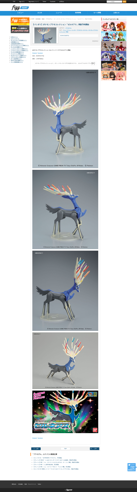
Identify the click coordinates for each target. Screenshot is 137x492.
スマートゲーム (15, 38)
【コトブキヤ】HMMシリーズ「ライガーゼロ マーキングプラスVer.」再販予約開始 (55, 469)
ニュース (59, 12)
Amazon (34, 53)
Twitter (44, 1)
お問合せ (61, 1)
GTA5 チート (14, 37)
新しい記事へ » (94, 448)
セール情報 (97, 12)
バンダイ (73, 30)
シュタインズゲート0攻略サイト (19, 50)
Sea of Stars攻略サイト (17, 60)
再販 (67, 32)
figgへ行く (22, 1)
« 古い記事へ (36, 448)
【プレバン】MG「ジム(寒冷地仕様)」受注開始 (46, 464)
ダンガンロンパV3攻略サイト (19, 40)
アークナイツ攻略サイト (17, 53)
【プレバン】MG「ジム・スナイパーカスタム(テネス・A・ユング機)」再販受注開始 (56, 462)
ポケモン (85, 30)
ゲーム (69, 30)
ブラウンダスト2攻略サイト (18, 57)
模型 (43, 19)
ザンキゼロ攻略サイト (17, 47)
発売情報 (78, 12)
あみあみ (40, 53)
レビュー (20, 12)
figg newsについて (34, 1)
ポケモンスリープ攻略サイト (18, 55)
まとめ (39, 12)
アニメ (65, 30)
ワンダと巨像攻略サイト (17, 52)
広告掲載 (20, 484)
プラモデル (49, 19)
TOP (14, 1)
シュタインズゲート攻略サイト (19, 48)
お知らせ (116, 12)
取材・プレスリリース (30, 484)
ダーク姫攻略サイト (16, 58)
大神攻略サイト (15, 42)
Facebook (52, 1)
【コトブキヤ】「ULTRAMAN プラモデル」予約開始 (47, 458)
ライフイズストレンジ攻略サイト (20, 45)
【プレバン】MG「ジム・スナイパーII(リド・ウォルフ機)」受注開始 (52, 466)
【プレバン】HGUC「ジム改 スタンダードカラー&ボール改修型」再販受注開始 (55, 460)
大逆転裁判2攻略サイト (17, 43)
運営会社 (14, 484)
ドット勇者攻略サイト (17, 62)
